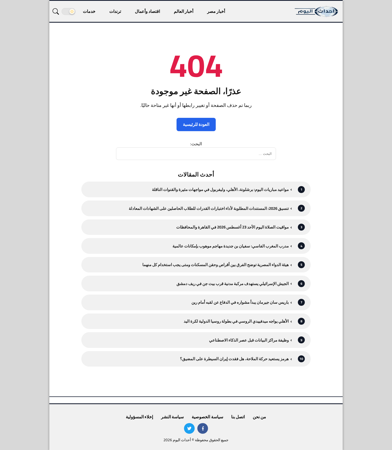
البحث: (196, 144)
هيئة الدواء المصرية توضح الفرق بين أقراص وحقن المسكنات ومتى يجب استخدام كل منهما (215, 264)
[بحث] (56, 11)
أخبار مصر (216, 11)
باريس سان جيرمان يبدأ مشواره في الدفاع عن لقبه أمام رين (240, 302)
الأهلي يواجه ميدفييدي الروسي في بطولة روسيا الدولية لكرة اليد (236, 321)
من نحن (259, 417)
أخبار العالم (183, 11)
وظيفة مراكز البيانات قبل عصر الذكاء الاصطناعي (249, 340)
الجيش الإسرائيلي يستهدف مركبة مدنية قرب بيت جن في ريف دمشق (233, 283)
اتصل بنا (238, 417)
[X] (189, 428)
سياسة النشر (172, 417)
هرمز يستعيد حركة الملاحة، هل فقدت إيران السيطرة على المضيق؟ (234, 359)
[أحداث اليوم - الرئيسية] (316, 11)
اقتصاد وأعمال (147, 11)
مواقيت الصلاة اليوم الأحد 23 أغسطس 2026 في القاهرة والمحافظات (232, 227)
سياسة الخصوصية (207, 417)
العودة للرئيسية (196, 124)
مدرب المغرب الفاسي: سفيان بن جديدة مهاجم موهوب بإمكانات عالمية (231, 246)
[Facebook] (202, 428)
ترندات (115, 11)
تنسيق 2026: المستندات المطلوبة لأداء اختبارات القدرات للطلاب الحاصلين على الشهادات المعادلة (209, 208)
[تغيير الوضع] (68, 11)
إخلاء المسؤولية (139, 417)
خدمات (89, 11)
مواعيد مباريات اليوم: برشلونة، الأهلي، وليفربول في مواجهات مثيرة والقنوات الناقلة (220, 189)
